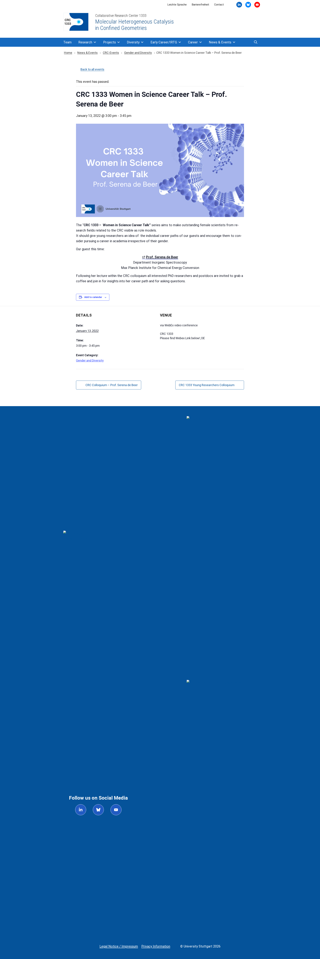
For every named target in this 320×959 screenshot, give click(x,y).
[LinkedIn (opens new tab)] (239, 5)
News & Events (220, 42)
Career (193, 42)
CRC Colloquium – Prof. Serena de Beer (112, 385)
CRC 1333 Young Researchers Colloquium (206, 385)
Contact (219, 4)
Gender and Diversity (138, 52)
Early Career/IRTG (163, 42)
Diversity (133, 42)
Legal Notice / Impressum (119, 946)
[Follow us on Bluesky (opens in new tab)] (98, 809)
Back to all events (92, 69)
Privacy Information (155, 946)
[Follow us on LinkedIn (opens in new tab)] (80, 809)
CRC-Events (111, 52)
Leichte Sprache (177, 4)
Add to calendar (93, 297)
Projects (109, 42)
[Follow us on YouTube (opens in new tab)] (116, 809)
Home (68, 52)
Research (85, 42)
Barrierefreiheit (200, 4)
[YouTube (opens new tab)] (248, 5)
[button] (255, 42)
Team (67, 42)
